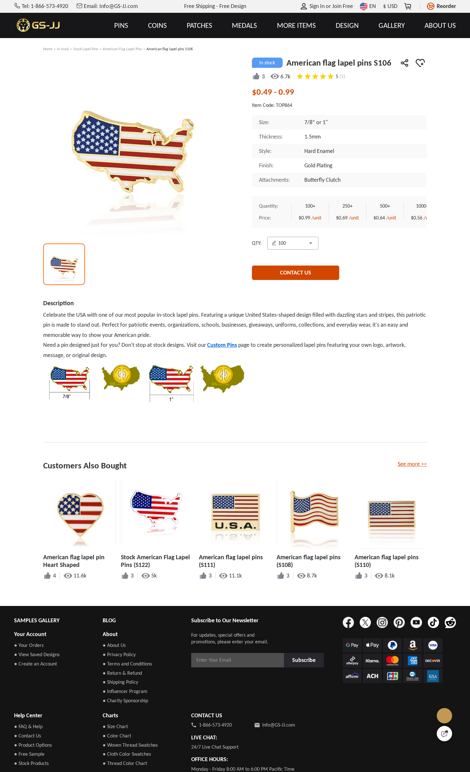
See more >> (412, 463)
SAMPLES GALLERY (36, 620)
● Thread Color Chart (125, 763)
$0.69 (348, 219)
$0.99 (308, 219)
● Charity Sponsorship (125, 700)
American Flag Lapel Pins (122, 49)
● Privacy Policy (119, 654)
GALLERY (392, 25)
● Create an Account (35, 664)
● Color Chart (117, 736)
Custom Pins (222, 344)
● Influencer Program (125, 691)
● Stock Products (31, 763)
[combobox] (294, 245)
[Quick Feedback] (444, 733)
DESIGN (347, 25)
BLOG (109, 620)
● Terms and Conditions (127, 664)
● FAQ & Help (28, 726)
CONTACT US (295, 275)
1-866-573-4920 (215, 725)
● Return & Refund (122, 673)
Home (47, 49)
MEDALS (244, 25)
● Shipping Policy (120, 682)
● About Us (114, 645)
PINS (121, 25)
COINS (157, 25)
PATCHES (199, 25)
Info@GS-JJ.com (278, 725)
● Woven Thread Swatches (130, 745)
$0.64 (389, 219)
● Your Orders (28, 645)
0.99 (286, 91)
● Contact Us (27, 736)
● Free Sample (29, 754)
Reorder (446, 6)
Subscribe (305, 660)
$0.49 (263, 91)
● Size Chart (115, 726)
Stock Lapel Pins (85, 49)
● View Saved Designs (36, 654)
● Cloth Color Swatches (127, 754)
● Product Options (33, 745)
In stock (63, 49)
